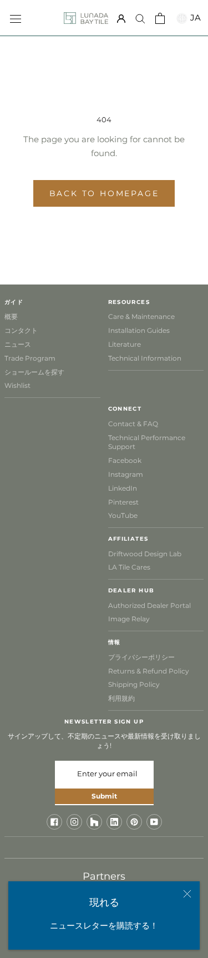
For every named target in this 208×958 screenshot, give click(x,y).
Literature (124, 344)
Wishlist (17, 385)
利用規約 (121, 698)
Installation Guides (139, 330)
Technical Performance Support (146, 442)
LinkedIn (122, 488)
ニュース (17, 344)
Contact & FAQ (133, 424)
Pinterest (123, 502)
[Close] (187, 894)
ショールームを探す (34, 372)
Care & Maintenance (141, 316)
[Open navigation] (15, 17)
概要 (11, 316)
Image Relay (129, 619)
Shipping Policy (134, 684)
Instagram (125, 474)
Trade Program (29, 358)
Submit (104, 796)
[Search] (140, 18)
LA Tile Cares (129, 567)
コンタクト (21, 330)
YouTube (123, 515)
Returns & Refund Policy (148, 671)
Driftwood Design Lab (144, 554)
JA (194, 17)
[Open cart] (160, 18)
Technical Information (144, 358)
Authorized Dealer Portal (149, 605)
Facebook (124, 460)
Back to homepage (104, 193)
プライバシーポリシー (141, 657)
